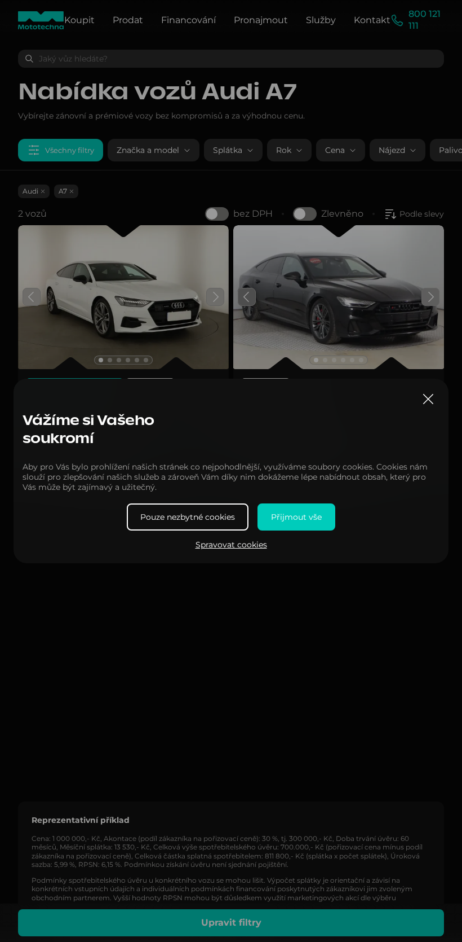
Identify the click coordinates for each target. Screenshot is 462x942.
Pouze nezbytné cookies (187, 517)
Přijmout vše (296, 517)
